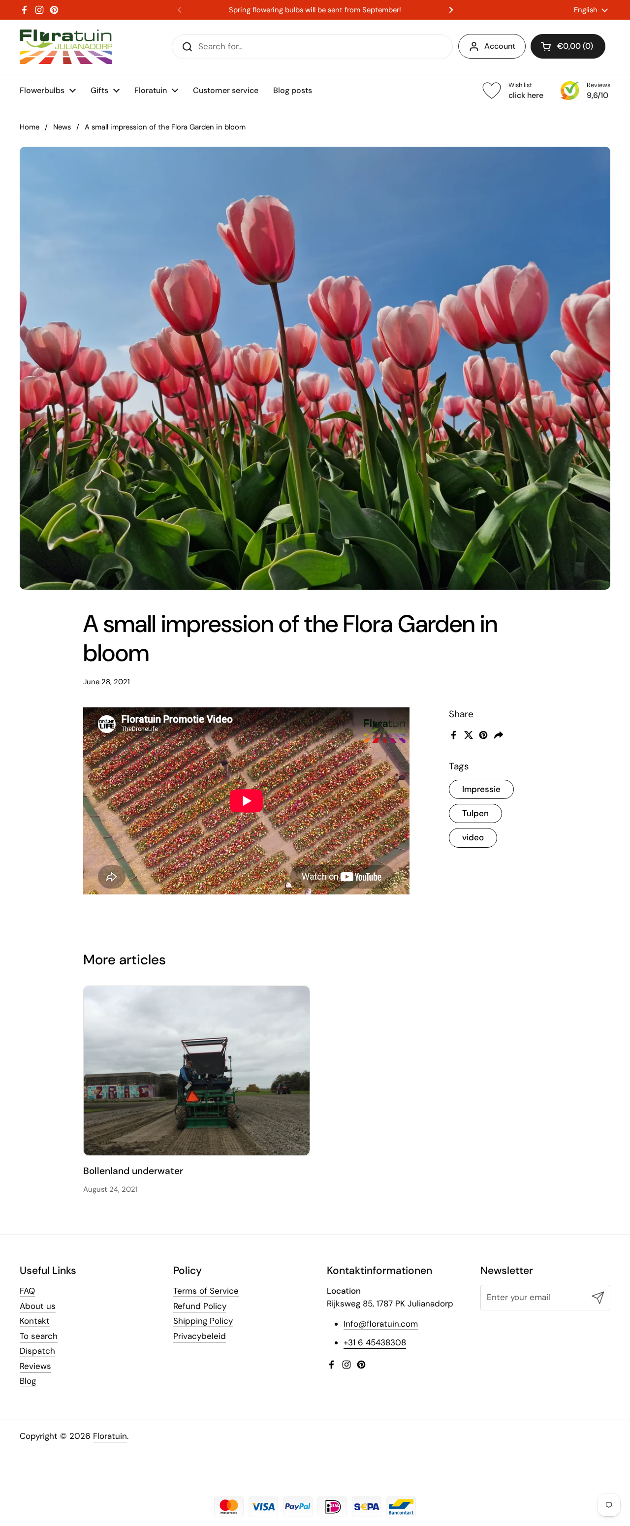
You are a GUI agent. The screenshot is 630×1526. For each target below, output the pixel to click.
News (62, 127)
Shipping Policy (203, 1320)
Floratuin (110, 1436)
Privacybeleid (199, 1336)
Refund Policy (199, 1306)
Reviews (35, 1366)
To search (39, 1336)
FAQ (27, 1290)
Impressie (481, 788)
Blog (28, 1380)
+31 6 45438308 (375, 1342)
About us (38, 1306)
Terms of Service (206, 1290)
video (473, 837)
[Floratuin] (66, 47)
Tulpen (475, 813)
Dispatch (37, 1350)
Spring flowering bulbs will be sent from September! (315, 10)
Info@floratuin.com (381, 1323)
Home (29, 127)
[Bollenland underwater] (196, 1071)
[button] (568, 46)
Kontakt (35, 1320)
